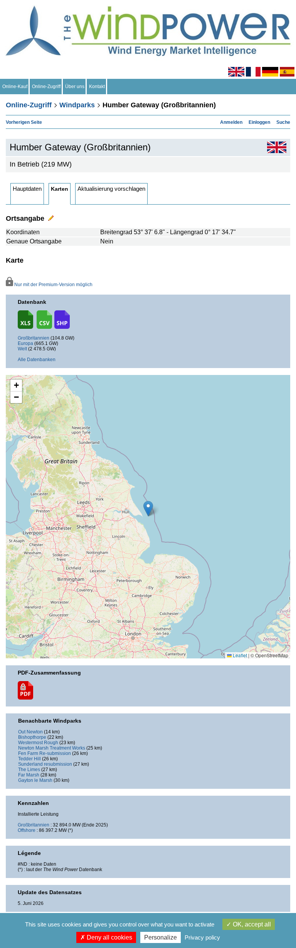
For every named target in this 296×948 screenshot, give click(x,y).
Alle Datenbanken (37, 359)
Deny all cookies (108, 937)
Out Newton (30, 732)
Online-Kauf (15, 86)
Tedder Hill (29, 758)
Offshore (26, 830)
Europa (25, 343)
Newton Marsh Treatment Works (51, 748)
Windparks (77, 105)
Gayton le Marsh (35, 780)
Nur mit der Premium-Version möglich (52, 284)
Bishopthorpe (32, 737)
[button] (16, 386)
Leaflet (239, 655)
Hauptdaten (27, 188)
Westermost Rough (38, 742)
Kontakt (97, 86)
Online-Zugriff (46, 86)
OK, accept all (251, 924)
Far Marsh (28, 775)
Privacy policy (202, 937)
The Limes (29, 769)
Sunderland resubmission (45, 764)
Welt (22, 349)
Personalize (160, 937)
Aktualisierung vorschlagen (111, 188)
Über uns (75, 86)
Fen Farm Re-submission (44, 753)
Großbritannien (33, 338)
